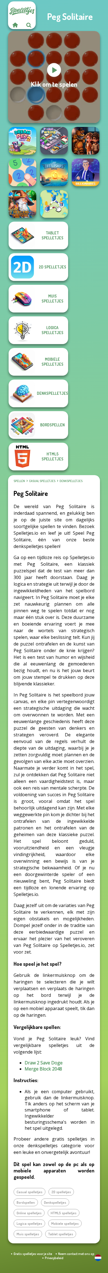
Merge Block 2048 (43, 1069)
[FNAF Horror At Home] (85, 141)
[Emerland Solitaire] (22, 204)
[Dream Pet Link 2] (22, 141)
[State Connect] (54, 204)
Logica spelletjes (29, 1223)
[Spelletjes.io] (15, 25)
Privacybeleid (54, 1258)
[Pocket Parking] (54, 141)
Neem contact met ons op (76, 1254)
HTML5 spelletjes (63, 1213)
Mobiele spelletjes (65, 1223)
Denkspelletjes (71, 481)
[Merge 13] (22, 172)
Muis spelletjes (28, 1234)
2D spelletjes (61, 1192)
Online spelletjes (29, 1213)
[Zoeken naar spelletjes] (29, 25)
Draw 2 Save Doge (44, 1063)
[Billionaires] (85, 172)
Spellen (19, 481)
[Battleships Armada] (54, 172)
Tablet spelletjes (60, 1234)
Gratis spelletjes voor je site (33, 1254)
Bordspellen (26, 1202)
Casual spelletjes (42, 481)
